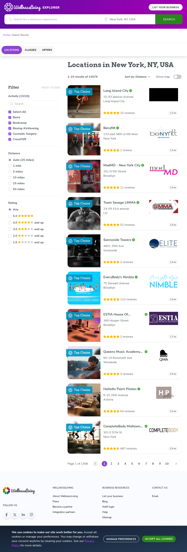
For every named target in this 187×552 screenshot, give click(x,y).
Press (56, 501)
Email (155, 496)
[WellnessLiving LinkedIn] (23, 515)
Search (169, 19)
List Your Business (165, 7)
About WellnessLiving (65, 496)
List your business (112, 496)
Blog (105, 501)
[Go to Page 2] (176, 463)
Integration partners (64, 512)
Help (105, 512)
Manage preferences (121, 539)
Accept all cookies (159, 539)
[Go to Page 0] (95, 463)
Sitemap (107, 517)
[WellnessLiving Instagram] (31, 515)
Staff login (108, 506)
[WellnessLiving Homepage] (19, 490)
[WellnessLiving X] (14, 515)
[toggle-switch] (177, 77)
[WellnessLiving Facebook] (6, 515)
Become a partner (62, 506)
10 (167, 464)
